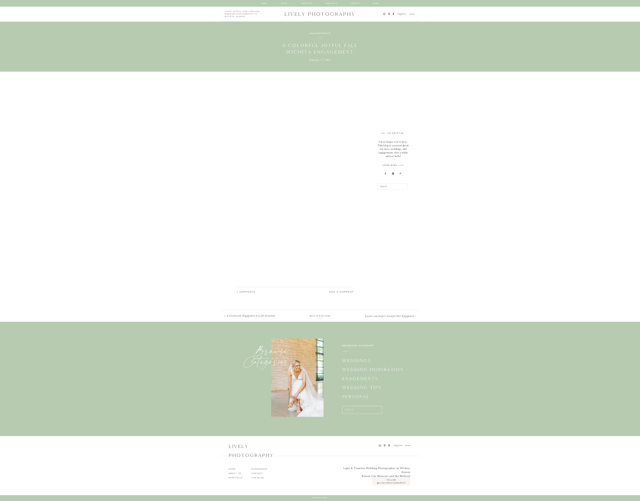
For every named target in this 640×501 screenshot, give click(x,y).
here (265, 93)
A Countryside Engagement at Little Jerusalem (250, 315)
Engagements (320, 33)
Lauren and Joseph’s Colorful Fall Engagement (389, 316)
